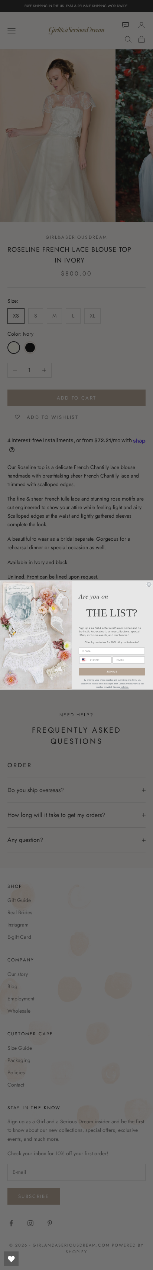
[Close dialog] (149, 584)
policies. (124, 687)
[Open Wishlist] (11, 1258)
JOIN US (112, 671)
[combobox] (83, 660)
